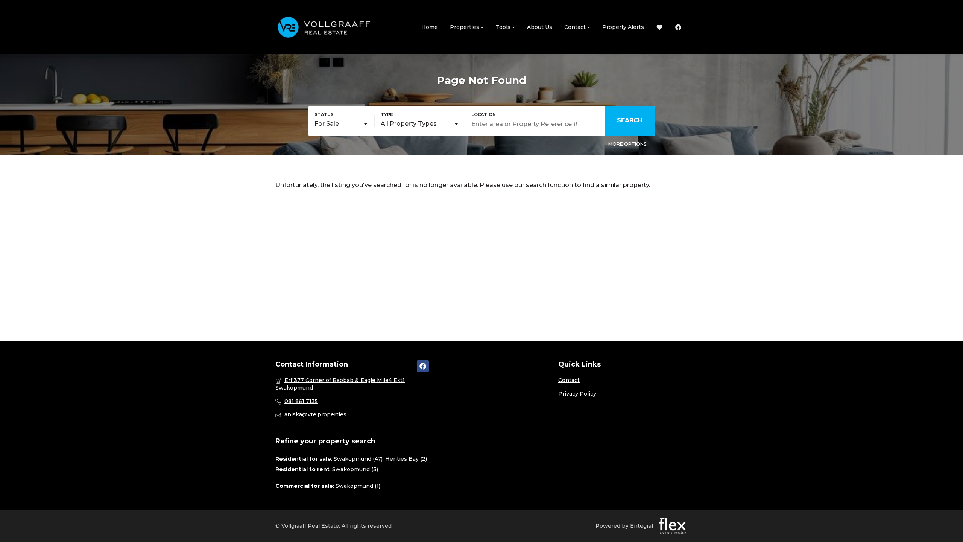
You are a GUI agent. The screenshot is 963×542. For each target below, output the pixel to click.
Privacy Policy (577, 393)
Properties (465, 27)
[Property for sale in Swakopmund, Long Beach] (324, 27)
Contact (575, 27)
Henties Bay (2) (406, 458)
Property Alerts (623, 27)
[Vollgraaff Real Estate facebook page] (423, 366)
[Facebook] (678, 27)
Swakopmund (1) (358, 486)
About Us (539, 27)
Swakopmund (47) (358, 458)
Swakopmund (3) (355, 469)
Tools (504, 27)
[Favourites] (659, 27)
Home (429, 27)
